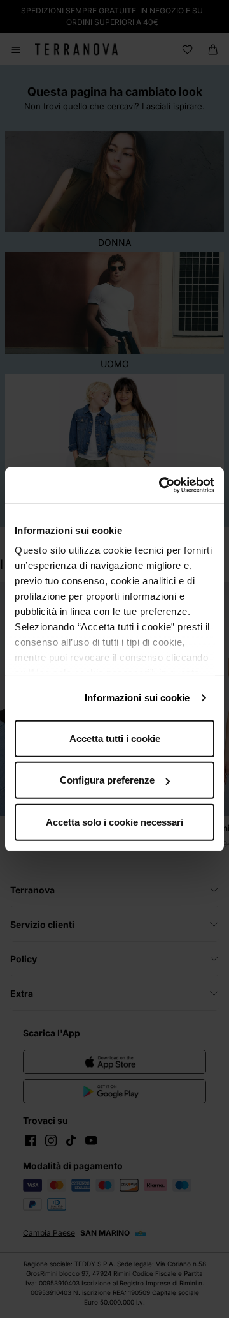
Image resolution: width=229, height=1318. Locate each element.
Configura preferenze (107, 780)
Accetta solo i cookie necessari (114, 821)
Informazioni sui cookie (137, 697)
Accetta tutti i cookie (114, 737)
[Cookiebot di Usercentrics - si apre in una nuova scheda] (161, 485)
